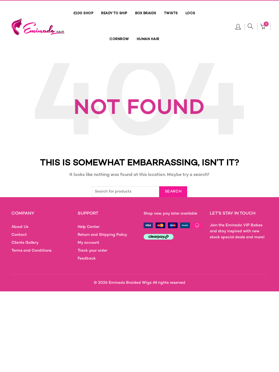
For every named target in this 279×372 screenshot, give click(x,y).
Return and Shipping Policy (102, 235)
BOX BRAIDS (145, 13)
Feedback (87, 259)
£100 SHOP (84, 13)
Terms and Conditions (31, 251)
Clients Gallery (25, 243)
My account (88, 243)
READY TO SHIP (114, 13)
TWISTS (171, 13)
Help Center (88, 227)
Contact (19, 235)
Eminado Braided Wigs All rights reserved (147, 283)
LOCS (190, 13)
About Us (19, 227)
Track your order (92, 251)
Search (173, 192)
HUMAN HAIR (148, 39)
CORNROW (119, 39)
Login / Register (238, 26)
